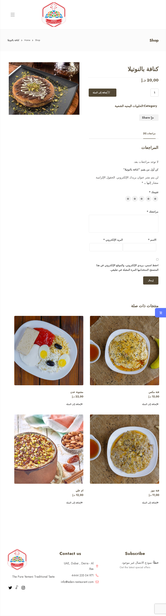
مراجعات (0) (149, 133)
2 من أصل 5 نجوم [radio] (148, 199)
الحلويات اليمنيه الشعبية (129, 106)
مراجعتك (152, 212)
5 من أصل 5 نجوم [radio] (128, 199)
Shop (37, 40)
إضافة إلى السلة (100, 92)
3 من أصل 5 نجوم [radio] (142, 199)
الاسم (152, 240)
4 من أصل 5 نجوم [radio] (135, 199)
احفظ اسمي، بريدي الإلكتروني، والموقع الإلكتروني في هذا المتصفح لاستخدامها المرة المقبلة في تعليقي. (127, 267)
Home (27, 40)
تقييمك (153, 192)
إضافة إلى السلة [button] (149, 404)
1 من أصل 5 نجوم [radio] (155, 199)
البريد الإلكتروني (113, 240)
